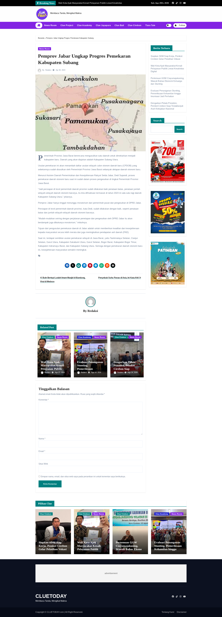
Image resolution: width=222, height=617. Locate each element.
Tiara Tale (150, 25)
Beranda (41, 38)
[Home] (38, 25)
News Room (50, 25)
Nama (42, 439)
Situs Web (43, 464)
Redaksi (48, 70)
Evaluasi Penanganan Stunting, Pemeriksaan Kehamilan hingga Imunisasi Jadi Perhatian (166, 93)
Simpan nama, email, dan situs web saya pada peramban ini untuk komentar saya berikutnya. (83, 476)
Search (157, 120)
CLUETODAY (51, 596)
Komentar (44, 400)
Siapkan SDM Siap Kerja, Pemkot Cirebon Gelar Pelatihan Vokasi (53, 546)
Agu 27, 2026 (60, 372)
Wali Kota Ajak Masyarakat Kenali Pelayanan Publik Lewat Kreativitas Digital (52, 368)
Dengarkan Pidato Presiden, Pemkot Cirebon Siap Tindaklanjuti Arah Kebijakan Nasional (125, 368)
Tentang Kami (168, 612)
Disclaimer (182, 612)
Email (42, 451)
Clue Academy (84, 25)
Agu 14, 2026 (96, 372)
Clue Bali (119, 25)
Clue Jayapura (103, 25)
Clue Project (67, 25)
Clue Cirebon (134, 25)
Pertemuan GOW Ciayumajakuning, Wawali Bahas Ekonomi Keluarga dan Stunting (167, 81)
